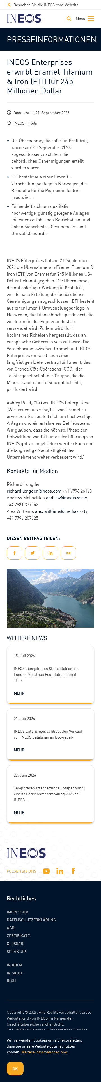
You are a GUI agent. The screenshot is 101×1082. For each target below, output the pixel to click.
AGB (10, 927)
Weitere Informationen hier (44, 1051)
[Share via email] (68, 553)
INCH (11, 980)
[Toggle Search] (69, 19)
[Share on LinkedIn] (50, 553)
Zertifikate (18, 935)
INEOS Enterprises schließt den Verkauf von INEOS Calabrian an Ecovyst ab (48, 733)
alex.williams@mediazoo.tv (61, 511)
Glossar (15, 943)
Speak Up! (16, 951)
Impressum (17, 911)
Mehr (19, 692)
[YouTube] (46, 871)
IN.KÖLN (14, 964)
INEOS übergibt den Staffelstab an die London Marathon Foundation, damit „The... (46, 674)
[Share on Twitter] (32, 553)
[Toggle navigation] (84, 18)
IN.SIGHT (15, 972)
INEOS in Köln (25, 122)
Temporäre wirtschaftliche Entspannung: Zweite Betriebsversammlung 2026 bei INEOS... (49, 793)
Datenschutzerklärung (31, 919)
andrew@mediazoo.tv (66, 497)
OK (15, 1068)
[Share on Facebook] (14, 553)
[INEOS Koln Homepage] (24, 18)
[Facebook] (73, 871)
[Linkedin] (59, 871)
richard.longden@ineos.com (34, 491)
